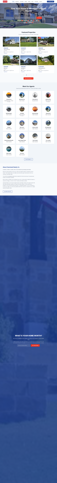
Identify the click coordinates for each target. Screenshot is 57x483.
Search (39, 17)
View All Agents (28, 159)
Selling (29, 1)
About (32, 1)
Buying (26, 1)
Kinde (25, 22)
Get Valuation (35, 345)
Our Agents (22, 1)
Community (36, 1)
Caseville (26, 20)
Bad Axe (32, 20)
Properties (17, 1)
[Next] (33, 75)
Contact (40, 1)
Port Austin (20, 20)
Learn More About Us (7, 191)
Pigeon (37, 20)
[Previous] (24, 75)
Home (13, 1)
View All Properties (28, 78)
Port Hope (31, 22)
